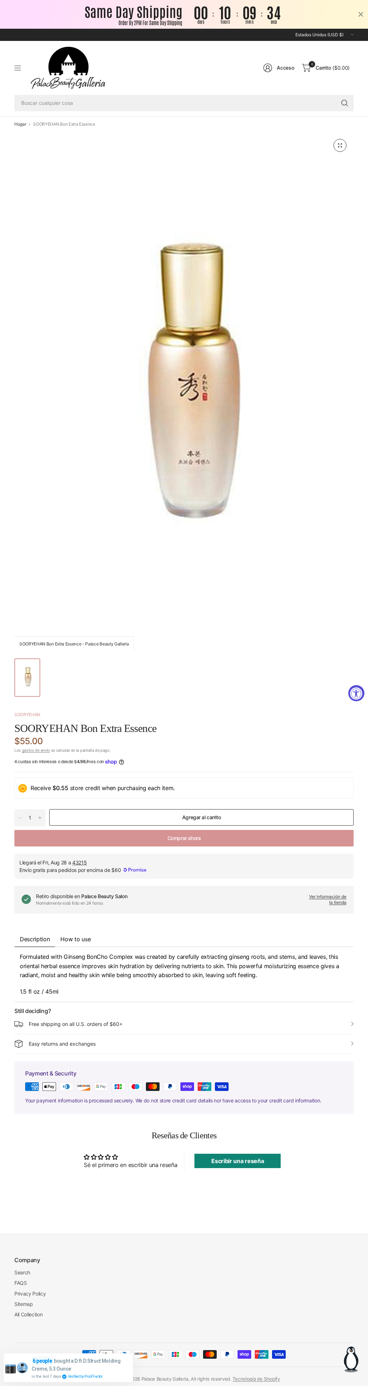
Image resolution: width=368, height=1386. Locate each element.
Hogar (20, 124)
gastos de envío (36, 750)
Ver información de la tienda (327, 899)
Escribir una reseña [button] (237, 1161)
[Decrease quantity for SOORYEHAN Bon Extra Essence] (20, 817)
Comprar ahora (184, 838)
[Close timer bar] (361, 14)
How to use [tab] (75, 939)
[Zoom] (340, 145)
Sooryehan (27, 714)
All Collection (28, 1314)
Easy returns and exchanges (62, 1044)
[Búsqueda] (345, 103)
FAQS (20, 1283)
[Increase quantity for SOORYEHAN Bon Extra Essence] (39, 817)
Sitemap (23, 1304)
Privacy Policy (30, 1294)
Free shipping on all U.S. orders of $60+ (76, 1024)
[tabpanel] (184, 974)
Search (22, 1272)
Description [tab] (35, 939)
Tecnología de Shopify (256, 1379)
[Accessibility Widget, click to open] (356, 693)
